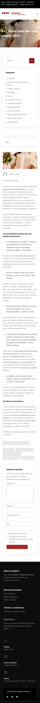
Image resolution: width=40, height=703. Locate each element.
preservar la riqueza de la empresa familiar (18, 362)
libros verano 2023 (27, 457)
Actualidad (11, 78)
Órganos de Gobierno (15, 103)
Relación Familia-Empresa (17, 114)
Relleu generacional (10, 597)
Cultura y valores (13, 89)
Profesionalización (14, 107)
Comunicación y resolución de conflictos (17, 83)
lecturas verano (8, 450)
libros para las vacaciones (12, 453)
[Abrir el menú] (37, 14)
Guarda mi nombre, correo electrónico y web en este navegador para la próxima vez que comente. (21, 538)
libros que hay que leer (11, 457)
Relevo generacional (15, 118)
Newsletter (9, 619)
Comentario (11, 483)
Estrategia (11, 92)
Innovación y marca (14, 100)
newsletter (22, 623)
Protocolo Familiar (14, 111)
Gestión (10, 96)
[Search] (31, 60)
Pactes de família (10, 600)
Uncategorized (13, 122)
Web (8, 524)
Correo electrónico (13, 515)
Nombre (10, 506)
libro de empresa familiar (24, 450)
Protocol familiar (9, 594)
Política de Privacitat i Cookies (14, 611)
